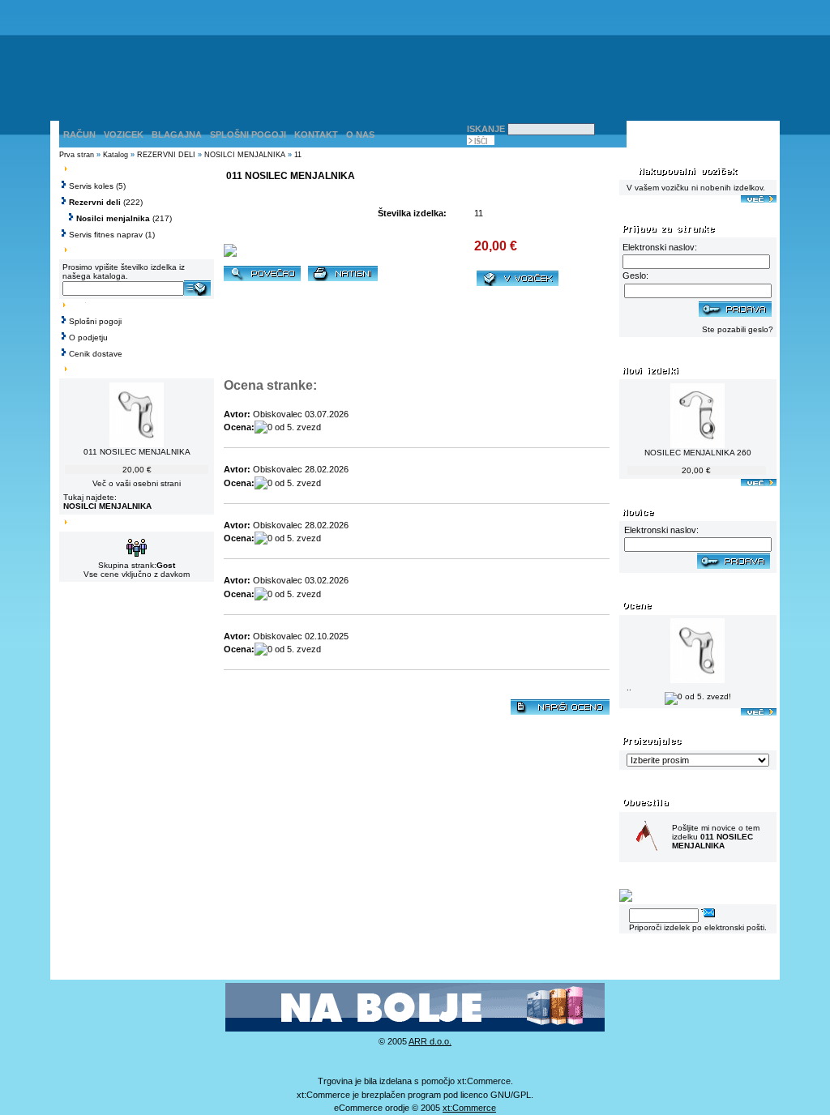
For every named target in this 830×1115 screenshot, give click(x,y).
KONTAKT (316, 134)
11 (298, 155)
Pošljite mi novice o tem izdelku (715, 836)
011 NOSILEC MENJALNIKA (136, 451)
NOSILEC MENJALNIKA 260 (697, 452)
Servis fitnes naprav (106, 234)
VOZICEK (123, 134)
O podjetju (88, 337)
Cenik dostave (95, 353)
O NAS (360, 134)
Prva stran (76, 155)
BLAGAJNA (177, 134)
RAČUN (79, 134)
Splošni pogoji (95, 321)
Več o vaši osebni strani (136, 483)
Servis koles (91, 186)
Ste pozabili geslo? (737, 329)
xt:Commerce (469, 1108)
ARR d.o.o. (430, 1041)
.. (629, 687)
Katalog (115, 155)
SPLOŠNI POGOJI (248, 134)
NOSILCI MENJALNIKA (244, 155)
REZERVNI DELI (166, 155)
